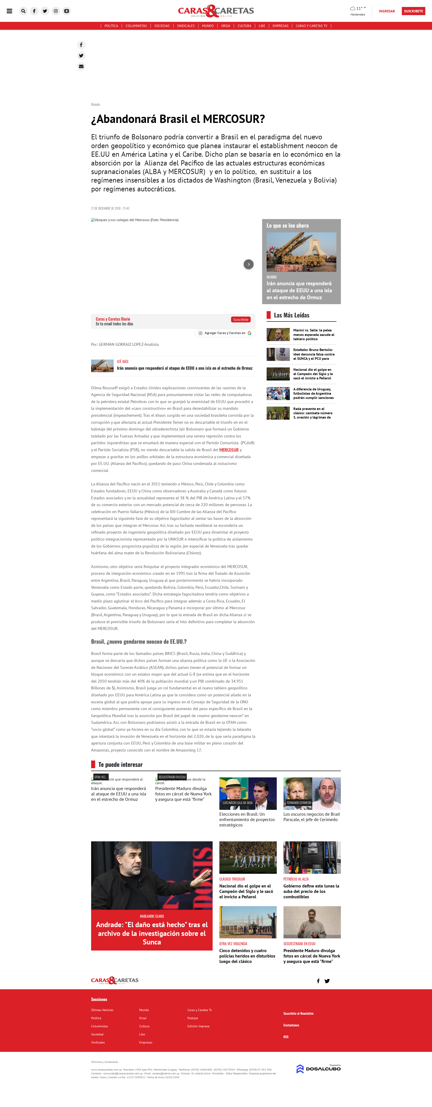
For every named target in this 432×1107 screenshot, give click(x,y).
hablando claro (152, 916)
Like (262, 25)
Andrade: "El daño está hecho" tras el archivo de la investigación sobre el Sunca (152, 933)
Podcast (192, 1018)
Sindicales (186, 25)
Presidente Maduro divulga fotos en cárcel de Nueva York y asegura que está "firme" (183, 794)
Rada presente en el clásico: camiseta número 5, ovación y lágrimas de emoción (313, 415)
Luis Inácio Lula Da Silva (238, 802)
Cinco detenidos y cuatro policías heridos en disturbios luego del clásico (247, 956)
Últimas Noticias (102, 1010)
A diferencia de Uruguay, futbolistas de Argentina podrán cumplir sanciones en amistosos (313, 395)
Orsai (225, 25)
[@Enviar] (81, 66)
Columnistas (136, 25)
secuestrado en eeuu (172, 776)
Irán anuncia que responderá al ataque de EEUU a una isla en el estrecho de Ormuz (184, 368)
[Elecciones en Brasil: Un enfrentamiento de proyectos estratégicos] (248, 808)
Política (111, 25)
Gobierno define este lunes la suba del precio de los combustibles (311, 891)
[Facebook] (81, 45)
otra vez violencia (233, 943)
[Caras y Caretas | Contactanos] (336, 980)
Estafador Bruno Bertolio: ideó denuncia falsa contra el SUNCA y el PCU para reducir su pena (314, 356)
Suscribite (240, 319)
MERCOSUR (229, 449)
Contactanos (291, 1025)
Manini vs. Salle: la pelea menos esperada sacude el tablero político (313, 334)
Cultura (244, 25)
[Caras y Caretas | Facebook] (34, 11)
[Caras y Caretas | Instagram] (56, 11)
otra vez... (101, 776)
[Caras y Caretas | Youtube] (66, 11)
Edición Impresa (198, 1026)
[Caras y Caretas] (114, 984)
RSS (286, 1036)
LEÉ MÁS (122, 361)
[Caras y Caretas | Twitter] (45, 11)
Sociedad (162, 25)
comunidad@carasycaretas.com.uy (123, 1073)
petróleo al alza (296, 879)
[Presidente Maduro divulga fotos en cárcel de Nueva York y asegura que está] (184, 783)
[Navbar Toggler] (13, 11)
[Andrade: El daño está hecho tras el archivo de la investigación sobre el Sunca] (152, 875)
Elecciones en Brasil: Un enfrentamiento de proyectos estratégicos (247, 819)
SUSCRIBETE (413, 11)
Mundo (208, 25)
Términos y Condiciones (104, 1062)
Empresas (280, 25)
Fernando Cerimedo (299, 802)
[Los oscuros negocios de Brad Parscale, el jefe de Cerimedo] (312, 808)
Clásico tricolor (232, 879)
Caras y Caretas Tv (311, 25)
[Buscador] (23, 11)
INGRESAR (387, 11)
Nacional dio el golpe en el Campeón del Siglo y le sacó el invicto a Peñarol (313, 373)
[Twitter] (81, 55)
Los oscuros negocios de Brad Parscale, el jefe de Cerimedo (312, 816)
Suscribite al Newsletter (299, 1013)
